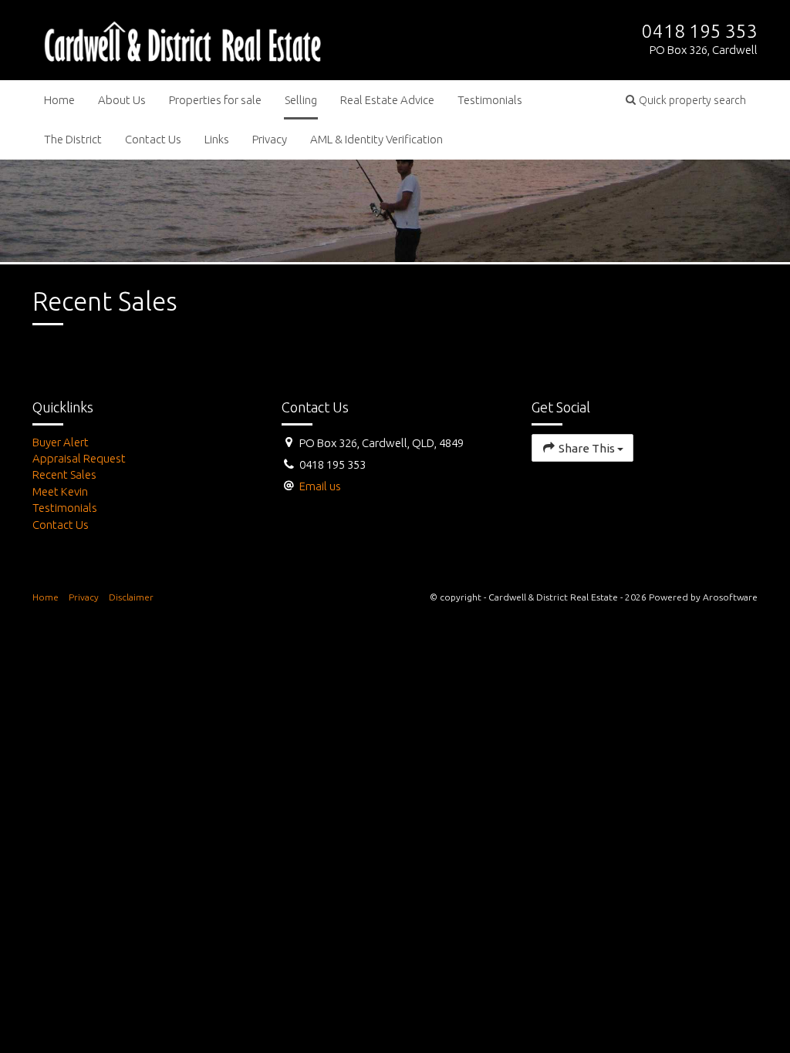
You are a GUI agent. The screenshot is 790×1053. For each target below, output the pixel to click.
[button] (686, 99)
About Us (122, 99)
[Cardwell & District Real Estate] (182, 38)
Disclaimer (131, 597)
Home (59, 99)
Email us (320, 486)
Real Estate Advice (387, 99)
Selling (301, 99)
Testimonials (489, 99)
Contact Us (153, 139)
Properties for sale (215, 99)
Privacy (269, 139)
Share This (586, 448)
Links (216, 139)
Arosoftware (730, 597)
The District (73, 139)
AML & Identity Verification (376, 139)
